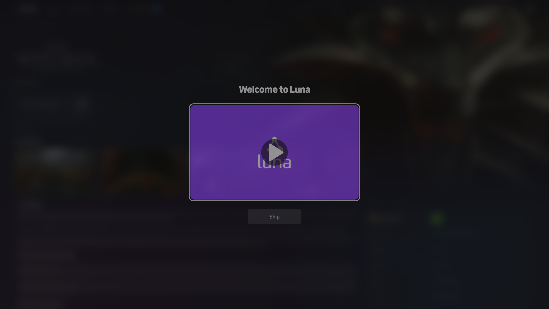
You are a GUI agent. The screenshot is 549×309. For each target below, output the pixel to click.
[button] (274, 152)
